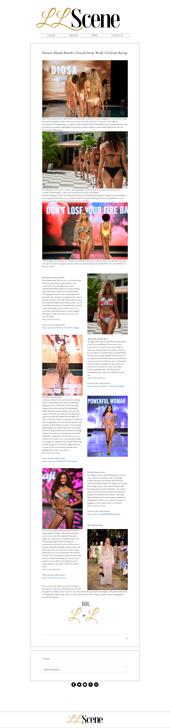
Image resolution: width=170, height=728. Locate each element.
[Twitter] (79, 684)
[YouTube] (85, 684)
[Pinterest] (90, 684)
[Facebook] (73, 684)
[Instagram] (96, 684)
